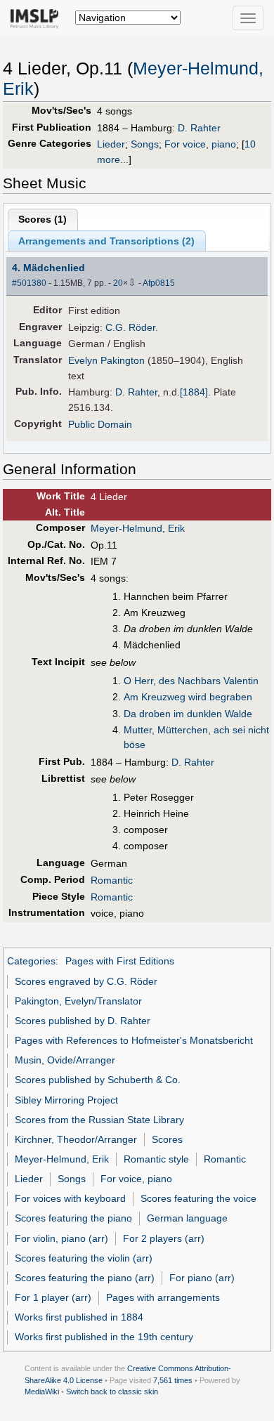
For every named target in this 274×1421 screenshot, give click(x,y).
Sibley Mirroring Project (66, 1100)
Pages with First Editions (119, 961)
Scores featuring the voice (198, 1198)
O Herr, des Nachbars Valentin (191, 680)
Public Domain (100, 424)
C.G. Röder (130, 327)
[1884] (194, 392)
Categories (31, 961)
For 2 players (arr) (163, 1238)
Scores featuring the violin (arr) (83, 1258)
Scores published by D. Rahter (82, 1020)
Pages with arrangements (163, 1297)
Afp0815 (159, 283)
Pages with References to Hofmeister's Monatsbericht (134, 1040)
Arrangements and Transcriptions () (106, 241)
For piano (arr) (202, 1277)
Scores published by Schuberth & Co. (98, 1079)
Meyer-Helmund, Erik (138, 528)
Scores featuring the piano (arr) (85, 1277)
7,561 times (173, 1380)
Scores (167, 1139)
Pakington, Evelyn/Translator (78, 1001)
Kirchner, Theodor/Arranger (76, 1139)
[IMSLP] (37, 17)
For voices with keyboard (70, 1198)
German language (187, 1218)
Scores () (42, 219)
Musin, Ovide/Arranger (65, 1060)
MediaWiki (42, 1391)
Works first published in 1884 (79, 1317)
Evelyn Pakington (106, 360)
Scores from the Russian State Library (99, 1119)
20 (118, 283)
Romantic (112, 880)
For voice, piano (200, 144)
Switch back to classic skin (112, 1391)
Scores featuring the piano (73, 1218)
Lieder (111, 144)
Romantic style (156, 1159)
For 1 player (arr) (53, 1297)
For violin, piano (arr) (61, 1238)
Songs (145, 144)
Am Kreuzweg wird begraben (188, 696)
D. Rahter (199, 127)
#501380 (29, 283)
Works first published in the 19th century (104, 1336)
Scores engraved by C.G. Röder (86, 981)
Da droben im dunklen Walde (188, 713)
